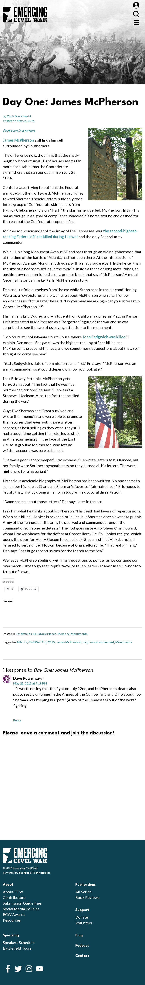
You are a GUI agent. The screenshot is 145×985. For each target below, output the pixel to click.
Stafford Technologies (34, 872)
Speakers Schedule (19, 942)
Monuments (79, 633)
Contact (82, 956)
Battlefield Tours (17, 948)
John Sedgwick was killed (104, 337)
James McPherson (18, 140)
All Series (83, 891)
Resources (12, 920)
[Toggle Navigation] (136, 22)
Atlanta (22, 642)
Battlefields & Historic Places (35, 633)
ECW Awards (14, 914)
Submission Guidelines (22, 903)
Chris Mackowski (19, 116)
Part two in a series (19, 130)
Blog (79, 935)
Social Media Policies (21, 908)
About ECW (13, 891)
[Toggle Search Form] (136, 13)
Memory (63, 633)
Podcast (82, 945)
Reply (17, 720)
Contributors (14, 897)
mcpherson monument (98, 642)
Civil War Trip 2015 (41, 642)
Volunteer (84, 922)
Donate (81, 917)
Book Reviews (87, 897)
